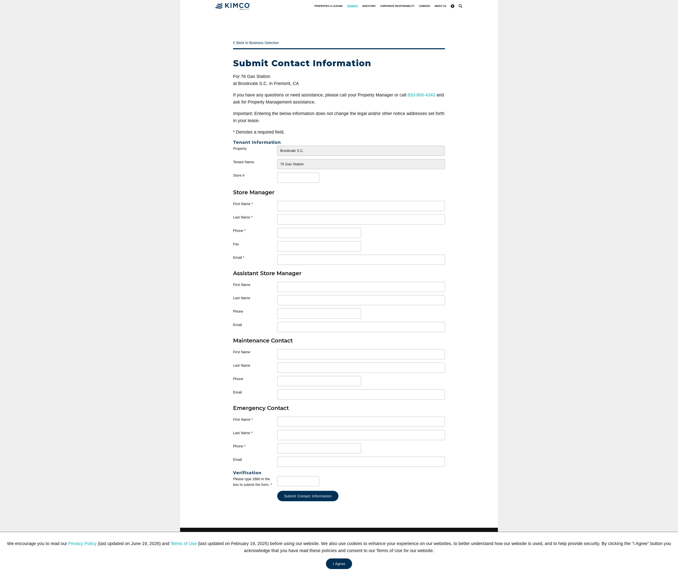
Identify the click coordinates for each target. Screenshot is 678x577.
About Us (440, 6)
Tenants (352, 6)
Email (237, 257)
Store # (239, 175)
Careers (424, 6)
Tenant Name (243, 162)
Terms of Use (184, 543)
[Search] (460, 6)
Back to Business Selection (257, 43)
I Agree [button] (339, 564)
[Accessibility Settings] (452, 6)
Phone (238, 231)
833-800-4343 (421, 94)
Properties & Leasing (328, 6)
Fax (236, 244)
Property (239, 148)
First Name (241, 204)
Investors (369, 6)
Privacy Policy (82, 543)
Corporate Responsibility (397, 6)
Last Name (241, 217)
